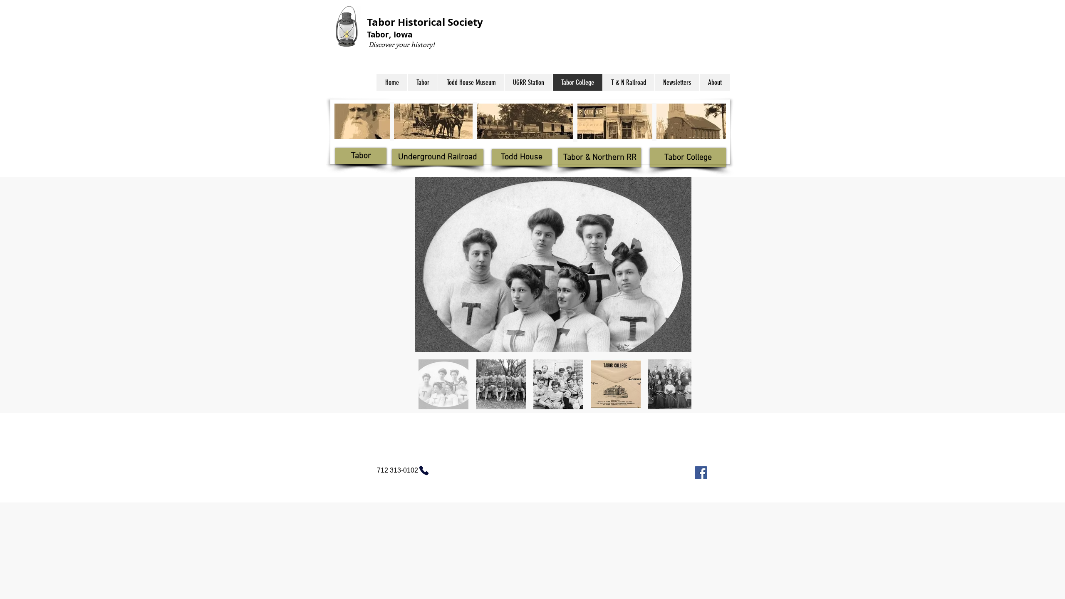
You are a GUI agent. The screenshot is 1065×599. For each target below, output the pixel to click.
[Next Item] (677, 264)
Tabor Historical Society (425, 22)
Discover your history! (401, 44)
